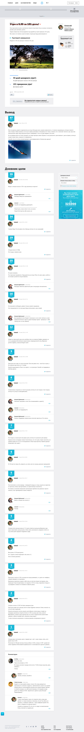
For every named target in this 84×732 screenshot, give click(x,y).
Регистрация (71, 3)
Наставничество (26, 3)
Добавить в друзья (68, 30)
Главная (10, 3)
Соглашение (57, 729)
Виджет (50, 94)
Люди (35, 3)
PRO (55, 726)
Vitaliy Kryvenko (18, 682)
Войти (76, 3)
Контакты (69, 726)
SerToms (16, 659)
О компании (69, 729)
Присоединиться (70, 216)
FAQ (55, 728)
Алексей (68, 26)
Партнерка (69, 728)
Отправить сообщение (69, 29)
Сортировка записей (65, 175)
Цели (16, 3)
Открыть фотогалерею (23, 69)
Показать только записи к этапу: (67, 180)
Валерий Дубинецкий (19, 194)
